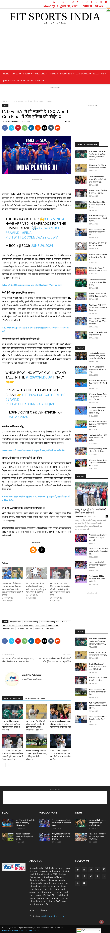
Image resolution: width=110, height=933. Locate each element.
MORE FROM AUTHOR (35, 698)
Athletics (26, 80)
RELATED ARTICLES (13, 698)
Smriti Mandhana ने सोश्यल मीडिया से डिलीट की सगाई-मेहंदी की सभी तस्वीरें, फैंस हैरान (60, 724)
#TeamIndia (54, 219)
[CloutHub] (58, 2)
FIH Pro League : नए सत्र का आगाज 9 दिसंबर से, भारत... (97, 369)
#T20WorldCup (49, 228)
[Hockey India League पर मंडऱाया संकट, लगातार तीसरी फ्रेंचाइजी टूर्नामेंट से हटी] (81, 356)
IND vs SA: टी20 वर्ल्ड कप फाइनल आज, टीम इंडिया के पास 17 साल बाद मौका (31, 285)
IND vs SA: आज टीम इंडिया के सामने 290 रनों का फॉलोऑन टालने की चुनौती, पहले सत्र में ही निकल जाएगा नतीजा (60, 589)
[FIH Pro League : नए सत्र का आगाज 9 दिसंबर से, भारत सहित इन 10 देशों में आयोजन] (81, 370)
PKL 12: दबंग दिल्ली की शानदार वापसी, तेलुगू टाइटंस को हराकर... (97, 565)
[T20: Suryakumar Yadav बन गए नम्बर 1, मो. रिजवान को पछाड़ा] (44, 823)
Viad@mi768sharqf (12, 121)
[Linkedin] (31, 128)
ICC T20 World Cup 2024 (50, 622)
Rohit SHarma (53, 625)
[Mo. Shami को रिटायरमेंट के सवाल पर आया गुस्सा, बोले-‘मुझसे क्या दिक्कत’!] (7, 823)
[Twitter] (96, 2)
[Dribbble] (63, 2)
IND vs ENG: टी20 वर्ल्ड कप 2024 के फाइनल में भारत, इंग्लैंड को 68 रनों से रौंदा (33, 450)
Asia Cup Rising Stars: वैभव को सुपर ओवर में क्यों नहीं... (98, 232)
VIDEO (87, 6)
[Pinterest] (82, 2)
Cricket (15, 73)
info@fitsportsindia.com (52, 916)
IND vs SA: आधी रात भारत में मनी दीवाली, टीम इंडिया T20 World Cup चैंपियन (55, 660)
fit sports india (15, 622)
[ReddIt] (38, 128)
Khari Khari (40, 625)
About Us (34, 910)
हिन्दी (83, 930)
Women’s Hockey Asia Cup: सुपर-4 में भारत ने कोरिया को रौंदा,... (98, 410)
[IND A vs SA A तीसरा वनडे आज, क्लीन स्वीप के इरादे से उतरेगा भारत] (81, 335)
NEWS (99, 6)
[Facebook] (68, 2)
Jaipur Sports (10, 80)
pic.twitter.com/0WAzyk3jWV (31, 237)
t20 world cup (8, 628)
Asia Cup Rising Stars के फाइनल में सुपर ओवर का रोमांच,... (98, 204)
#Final (28, 233)
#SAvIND (12, 233)
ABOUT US (6, 930)
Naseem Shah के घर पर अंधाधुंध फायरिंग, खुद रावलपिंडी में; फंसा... (97, 822)
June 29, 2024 (42, 246)
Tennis (52, 73)
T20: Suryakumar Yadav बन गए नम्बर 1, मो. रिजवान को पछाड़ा (61, 822)
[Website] (101, 2)
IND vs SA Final (8, 625)
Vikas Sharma (80, 516)
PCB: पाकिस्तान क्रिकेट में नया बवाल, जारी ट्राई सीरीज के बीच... (97, 282)
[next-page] (8, 765)
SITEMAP (28, 930)
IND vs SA (65, 622)
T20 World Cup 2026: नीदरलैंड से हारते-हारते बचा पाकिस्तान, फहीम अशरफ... (97, 154)
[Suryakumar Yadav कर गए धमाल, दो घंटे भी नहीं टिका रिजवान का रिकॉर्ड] (44, 837)
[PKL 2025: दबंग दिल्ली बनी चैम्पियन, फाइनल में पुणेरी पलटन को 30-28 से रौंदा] (81, 538)
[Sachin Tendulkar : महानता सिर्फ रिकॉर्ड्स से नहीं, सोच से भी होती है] (7, 837)
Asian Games (82, 73)
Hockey (26, 73)
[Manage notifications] (101, 922)
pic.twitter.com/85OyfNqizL (30, 404)
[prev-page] (4, 765)
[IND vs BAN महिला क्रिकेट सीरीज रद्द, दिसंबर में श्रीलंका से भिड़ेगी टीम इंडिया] (81, 257)
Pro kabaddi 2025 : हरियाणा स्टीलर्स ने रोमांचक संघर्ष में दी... (97, 578)
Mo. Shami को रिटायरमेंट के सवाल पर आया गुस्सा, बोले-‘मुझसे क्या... (25, 822)
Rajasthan (98, 73)
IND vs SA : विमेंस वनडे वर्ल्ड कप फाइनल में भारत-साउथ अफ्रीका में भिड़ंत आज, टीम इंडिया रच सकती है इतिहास (12, 589)
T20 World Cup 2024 (24, 628)
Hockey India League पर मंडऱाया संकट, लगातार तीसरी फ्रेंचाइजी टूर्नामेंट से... (98, 355)
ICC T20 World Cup (31, 622)
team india (39, 628)
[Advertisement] (55, 49)
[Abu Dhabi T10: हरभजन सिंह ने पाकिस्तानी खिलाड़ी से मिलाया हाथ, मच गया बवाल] (81, 308)
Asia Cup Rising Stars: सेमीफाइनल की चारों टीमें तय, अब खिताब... (98, 321)
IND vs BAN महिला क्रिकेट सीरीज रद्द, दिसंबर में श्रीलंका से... (98, 257)
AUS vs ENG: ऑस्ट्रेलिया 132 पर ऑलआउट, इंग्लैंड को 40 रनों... (98, 218)
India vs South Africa (25, 625)
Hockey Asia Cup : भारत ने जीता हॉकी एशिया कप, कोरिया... (98, 437)
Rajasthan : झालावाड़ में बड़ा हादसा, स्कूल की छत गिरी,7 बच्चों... (97, 836)
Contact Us (46, 910)
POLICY (36, 930)
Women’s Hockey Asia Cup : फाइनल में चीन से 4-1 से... (98, 383)
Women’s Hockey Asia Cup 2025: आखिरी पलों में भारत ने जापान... (98, 462)
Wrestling (40, 73)
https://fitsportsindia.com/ (32, 679)
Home (6, 73)
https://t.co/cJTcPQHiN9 (43, 395)
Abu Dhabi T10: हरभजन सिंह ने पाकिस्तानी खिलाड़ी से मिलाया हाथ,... (98, 307)
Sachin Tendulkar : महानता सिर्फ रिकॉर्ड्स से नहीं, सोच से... (25, 836)
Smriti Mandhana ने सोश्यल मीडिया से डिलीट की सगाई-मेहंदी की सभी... (97, 179)
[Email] (44, 128)
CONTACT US (17, 930)
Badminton (66, 73)
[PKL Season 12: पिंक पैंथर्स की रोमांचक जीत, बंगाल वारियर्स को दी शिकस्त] (81, 551)
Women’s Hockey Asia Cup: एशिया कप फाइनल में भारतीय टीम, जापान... (98, 396)
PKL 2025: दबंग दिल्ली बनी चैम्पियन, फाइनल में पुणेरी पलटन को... (98, 537)
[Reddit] (87, 2)
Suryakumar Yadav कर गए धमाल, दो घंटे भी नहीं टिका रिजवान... (61, 836)
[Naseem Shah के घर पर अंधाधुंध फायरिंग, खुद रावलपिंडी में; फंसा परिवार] (81, 823)
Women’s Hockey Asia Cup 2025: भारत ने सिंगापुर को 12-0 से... (98, 424)
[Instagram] (73, 2)
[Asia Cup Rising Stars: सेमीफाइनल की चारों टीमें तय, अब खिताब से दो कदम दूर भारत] (81, 321)
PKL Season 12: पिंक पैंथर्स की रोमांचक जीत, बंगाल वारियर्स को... (98, 551)
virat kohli (50, 628)
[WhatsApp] (25, 128)
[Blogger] (54, 2)
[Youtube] (106, 2)
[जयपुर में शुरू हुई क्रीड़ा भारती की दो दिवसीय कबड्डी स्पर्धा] (91, 494)
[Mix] (77, 2)
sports (38, 80)
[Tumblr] (92, 2)
